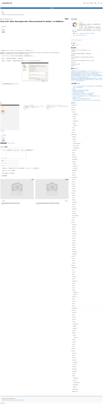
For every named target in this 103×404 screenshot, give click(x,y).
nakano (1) (75, 337)
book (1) (73, 314)
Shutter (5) (74, 249)
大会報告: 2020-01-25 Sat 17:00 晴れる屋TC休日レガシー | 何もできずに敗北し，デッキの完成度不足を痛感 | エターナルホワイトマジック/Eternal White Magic (86, 75)
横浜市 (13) (75, 328)
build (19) (73, 195)
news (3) (73, 344)
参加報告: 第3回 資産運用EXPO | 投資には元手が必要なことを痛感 (82, 74)
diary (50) (73, 132)
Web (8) (73, 217)
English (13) (74, 150)
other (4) (73, 129)
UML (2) (73, 305)
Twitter (74, 35)
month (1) (74, 339)
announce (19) (73, 105)
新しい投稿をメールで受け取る (9, 173)
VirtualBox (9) (74, 251)
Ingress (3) (74, 190)
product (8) (73, 265)
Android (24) (74, 224)
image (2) (73, 206)
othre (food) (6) (75, 323)
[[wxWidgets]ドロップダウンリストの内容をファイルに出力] (11, 117)
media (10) (74, 161)
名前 (2, 160)
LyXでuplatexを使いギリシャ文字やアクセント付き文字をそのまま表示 (86, 100)
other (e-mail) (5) (76, 145)
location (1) (74, 332)
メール (3, 163)
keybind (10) (74, 233)
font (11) (73, 152)
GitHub (80, 35)
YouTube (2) (75, 168)
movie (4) (73, 341)
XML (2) (73, 181)
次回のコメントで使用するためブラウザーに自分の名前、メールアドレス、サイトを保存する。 (21, 168)
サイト (2, 165)
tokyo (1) (74, 335)
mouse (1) (74, 240)
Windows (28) (74, 253)
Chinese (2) (74, 136)
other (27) (74, 172)
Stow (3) (73, 303)
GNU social (84, 35)
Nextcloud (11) (74, 371)
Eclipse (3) (75, 116)
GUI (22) (73, 204)
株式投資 (92, 33)
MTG (85, 33)
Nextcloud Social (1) (76, 382)
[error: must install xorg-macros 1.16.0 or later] (57, 107)
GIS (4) (73, 260)
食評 (89, 33)
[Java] (16, 198)
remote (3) (74, 247)
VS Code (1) (75, 125)
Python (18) (74, 296)
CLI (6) (73, 197)
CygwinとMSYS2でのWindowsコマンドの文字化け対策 (83, 93)
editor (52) (74, 111)
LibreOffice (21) (75, 159)
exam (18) (74, 319)
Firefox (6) (74, 364)
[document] (51, 198)
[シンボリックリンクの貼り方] (34, 107)
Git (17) (73, 127)
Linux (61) (74, 235)
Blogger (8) (74, 357)
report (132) (73, 310)
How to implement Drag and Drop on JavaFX (10, 203)
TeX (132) (74, 179)
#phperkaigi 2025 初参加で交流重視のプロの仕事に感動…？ (81, 53)
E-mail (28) (74, 138)
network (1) (74, 213)
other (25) (74, 373)
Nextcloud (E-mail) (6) (76, 143)
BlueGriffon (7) (75, 114)
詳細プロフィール (87, 25)
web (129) (73, 350)
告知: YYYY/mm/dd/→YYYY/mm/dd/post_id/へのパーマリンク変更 (82, 60)
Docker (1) (74, 226)
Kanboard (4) (74, 368)
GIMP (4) (74, 163)
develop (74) (73, 109)
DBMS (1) (74, 199)
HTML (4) (73, 154)
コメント (3, 158)
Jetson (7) (74, 231)
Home (74, 88)
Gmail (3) (74, 141)
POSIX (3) (74, 244)
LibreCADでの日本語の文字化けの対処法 (81, 90)
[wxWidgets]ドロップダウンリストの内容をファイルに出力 (10, 129)
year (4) (73, 346)
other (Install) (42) (75, 215)
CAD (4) (73, 258)
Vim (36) (74, 123)
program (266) (73, 267)
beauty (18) (74, 312)
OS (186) (73, 222)
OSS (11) (73, 283)
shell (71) (73, 301)
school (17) (73, 348)
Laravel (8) (75, 294)
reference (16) (74, 177)
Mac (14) (73, 238)
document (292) (74, 134)
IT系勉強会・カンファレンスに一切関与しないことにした (81, 70)
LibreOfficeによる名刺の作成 (78, 91)
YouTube (77, 35)
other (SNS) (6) (75, 384)
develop (66, 18)
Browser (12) (74, 359)
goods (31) (74, 330)
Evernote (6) (74, 366)
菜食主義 (81, 33)
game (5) (73, 188)
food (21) (73, 321)
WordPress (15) (75, 391)
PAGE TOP (2, 403)
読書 (87, 33)
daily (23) (73, 107)
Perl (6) (73, 287)
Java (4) (73, 278)
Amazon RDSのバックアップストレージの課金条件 (83, 94)
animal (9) (74, 186)
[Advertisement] (32, 41)
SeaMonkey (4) (75, 120)
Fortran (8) (74, 276)
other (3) (73, 242)
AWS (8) (73, 355)
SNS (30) (73, 375)
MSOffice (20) (74, 170)
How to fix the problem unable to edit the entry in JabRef (47, 203)
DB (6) (73, 274)
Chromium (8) (75, 362)
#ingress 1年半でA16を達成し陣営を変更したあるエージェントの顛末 (83, 72)
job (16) (72, 220)
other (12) (73, 256)
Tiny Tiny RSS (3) (75, 389)
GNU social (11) (75, 377)
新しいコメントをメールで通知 (9, 170)
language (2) (74, 208)
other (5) (74, 118)
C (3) (73, 269)
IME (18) (73, 229)
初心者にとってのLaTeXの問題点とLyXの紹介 (81, 98)
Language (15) (75, 292)
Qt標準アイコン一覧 (77, 97)
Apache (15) (74, 353)
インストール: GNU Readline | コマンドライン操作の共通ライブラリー (86, 95)
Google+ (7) (75, 380)
